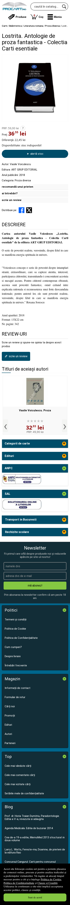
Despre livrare (13, 656)
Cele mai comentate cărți (20, 775)
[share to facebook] (21, 210)
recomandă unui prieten (17, 186)
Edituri (8, 724)
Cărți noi (10, 706)
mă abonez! (35, 585)
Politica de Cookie (51, 879)
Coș (38, 16)
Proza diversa (23, 180)
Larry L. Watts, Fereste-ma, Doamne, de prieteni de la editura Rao (35, 851)
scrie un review (11, 200)
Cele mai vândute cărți (18, 765)
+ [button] (64, 444)
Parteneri (10, 743)
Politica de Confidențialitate (19, 883)
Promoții (10, 715)
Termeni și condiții (15, 619)
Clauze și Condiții (47, 883)
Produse (21, 17)
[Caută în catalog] (64, 6)
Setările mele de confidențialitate (24, 793)
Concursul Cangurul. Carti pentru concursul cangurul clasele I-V (30, 863)
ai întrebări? (10, 193)
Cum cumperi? (13, 647)
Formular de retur (15, 697)
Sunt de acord (35, 897)
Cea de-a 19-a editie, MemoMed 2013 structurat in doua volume (35, 839)
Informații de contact (17, 688)
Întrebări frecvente (16, 665)
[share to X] (29, 210)
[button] (55, 17)
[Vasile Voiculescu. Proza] (35, 391)
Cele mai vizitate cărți (18, 784)
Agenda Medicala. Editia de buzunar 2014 (29, 828)
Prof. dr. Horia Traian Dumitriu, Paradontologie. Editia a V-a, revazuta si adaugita (32, 817)
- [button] (64, 468)
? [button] (23, 128)
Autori (8, 734)
